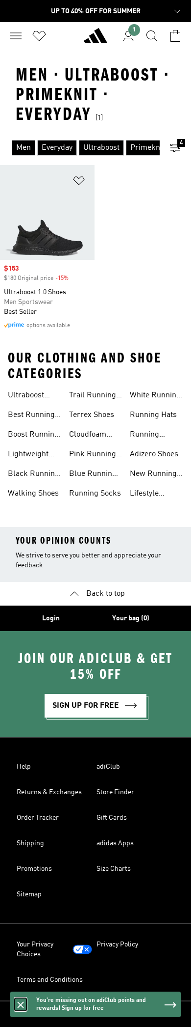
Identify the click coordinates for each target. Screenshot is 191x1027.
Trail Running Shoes (92, 396)
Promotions (34, 868)
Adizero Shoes (154, 454)
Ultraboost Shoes (26, 396)
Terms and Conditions (50, 979)
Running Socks (95, 494)
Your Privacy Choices (35, 949)
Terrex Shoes (91, 415)
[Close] (20, 1004)
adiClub (108, 766)
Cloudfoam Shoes (87, 436)
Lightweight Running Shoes (34, 455)
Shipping (30, 843)
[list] (80, 148)
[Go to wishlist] (39, 36)
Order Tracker (38, 817)
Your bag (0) (130, 618)
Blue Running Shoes (93, 475)
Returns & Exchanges (49, 792)
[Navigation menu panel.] (15, 36)
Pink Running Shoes (92, 455)
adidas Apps (115, 843)
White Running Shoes (155, 396)
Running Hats (153, 415)
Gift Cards (111, 817)
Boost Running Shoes (33, 436)
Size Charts (113, 868)
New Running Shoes (153, 475)
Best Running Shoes (31, 416)
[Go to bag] (175, 36)
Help (24, 766)
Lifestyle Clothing (144, 495)
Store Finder (115, 792)
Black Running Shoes (33, 475)
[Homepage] (95, 40)
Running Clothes (144, 436)
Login (51, 618)
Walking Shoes (33, 494)
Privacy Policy (117, 944)
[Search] (152, 36)
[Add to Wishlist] (79, 182)
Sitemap (29, 894)
